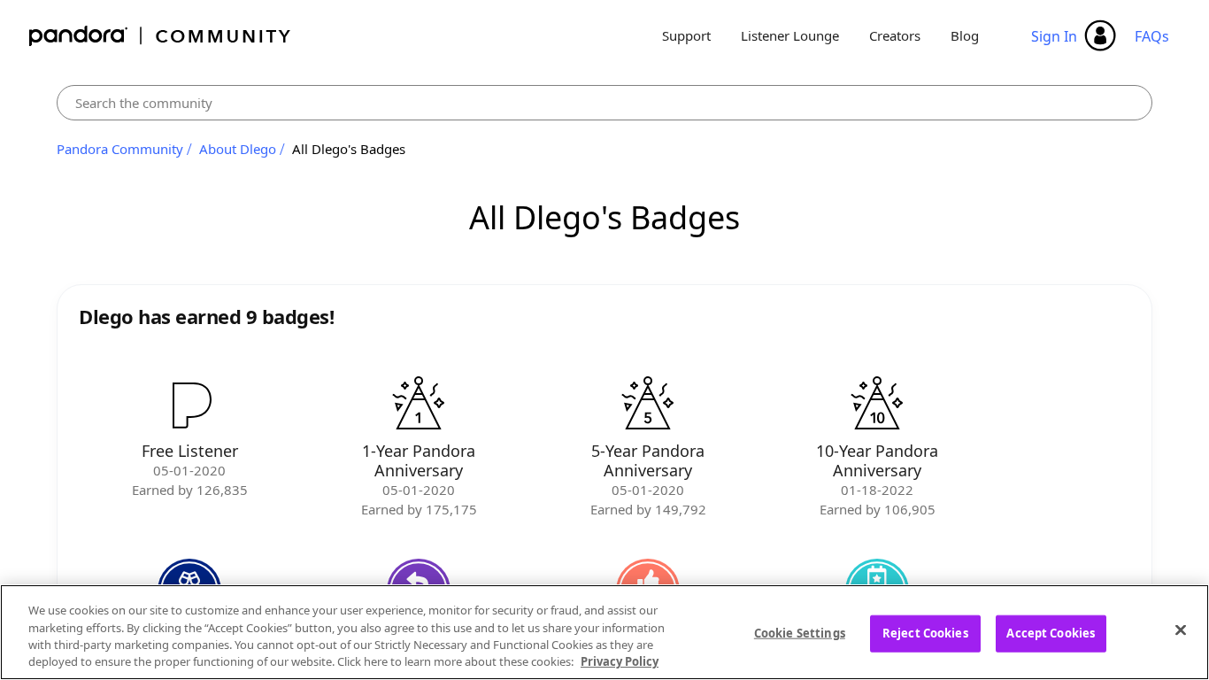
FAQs (1152, 36)
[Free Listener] (189, 405)
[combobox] (604, 102)
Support (686, 35)
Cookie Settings (799, 633)
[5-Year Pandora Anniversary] (648, 405)
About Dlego (237, 149)
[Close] (1180, 629)
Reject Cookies (925, 633)
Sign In (1054, 36)
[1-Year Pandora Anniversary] (418, 405)
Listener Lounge (790, 35)
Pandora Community (161, 36)
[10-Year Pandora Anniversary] (877, 405)
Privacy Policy (619, 661)
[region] (604, 632)
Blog (965, 35)
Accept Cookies (1050, 633)
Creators (894, 35)
